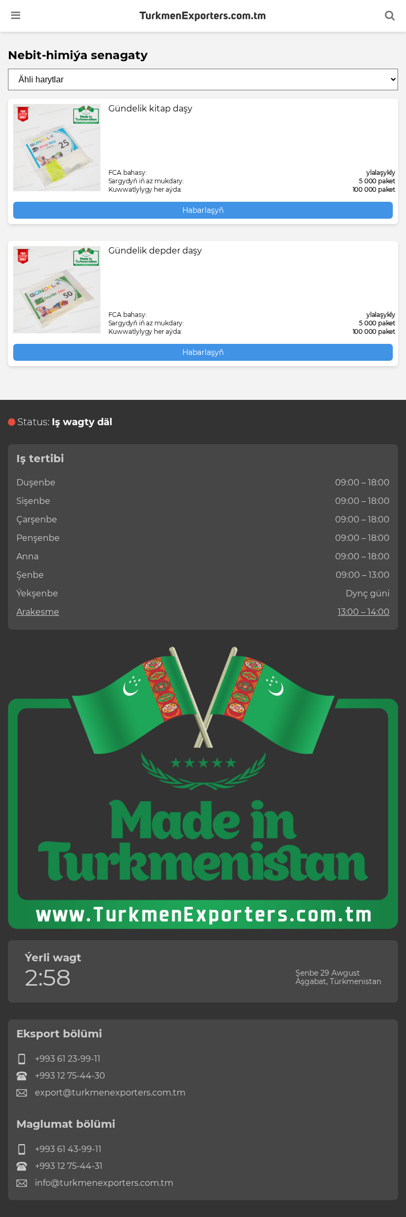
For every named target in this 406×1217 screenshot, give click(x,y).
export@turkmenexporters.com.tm (110, 1093)
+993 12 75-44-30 (70, 1076)
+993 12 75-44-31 (69, 1166)
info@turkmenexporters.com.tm (104, 1183)
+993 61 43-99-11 (68, 1149)
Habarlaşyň (203, 210)
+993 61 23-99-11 (67, 1059)
